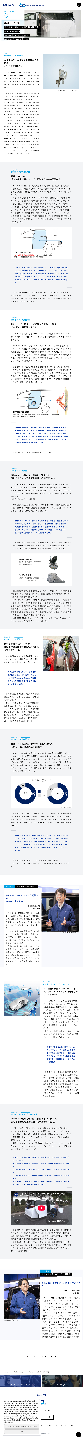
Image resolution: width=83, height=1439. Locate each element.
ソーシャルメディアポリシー (61, 1425)
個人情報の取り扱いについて (39, 1425)
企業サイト (37, 1417)
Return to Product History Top (46, 1356)
